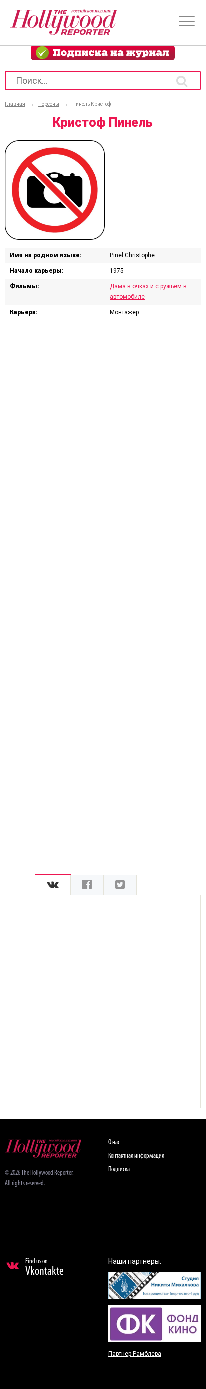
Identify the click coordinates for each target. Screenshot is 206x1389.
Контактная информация (136, 1156)
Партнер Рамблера (135, 1353)
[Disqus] (103, 455)
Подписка (119, 1169)
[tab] (53, 885)
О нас (114, 1142)
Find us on (45, 1268)
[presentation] (53, 885)
